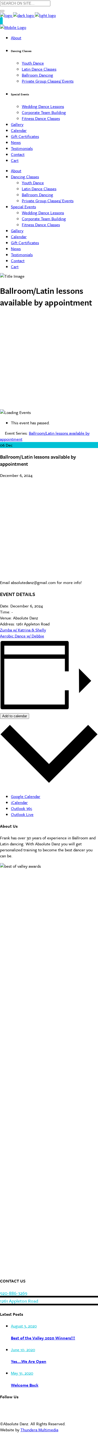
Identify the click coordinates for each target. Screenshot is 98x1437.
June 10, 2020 (23, 1350)
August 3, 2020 (24, 1326)
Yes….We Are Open (28, 1361)
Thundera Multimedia (39, 1430)
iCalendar (19, 802)
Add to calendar (14, 716)
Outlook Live (22, 814)
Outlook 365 (21, 808)
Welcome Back (24, 1385)
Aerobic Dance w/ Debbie (22, 636)
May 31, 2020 (22, 1373)
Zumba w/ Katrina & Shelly (23, 630)
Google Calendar (25, 796)
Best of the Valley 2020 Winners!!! (43, 1338)
